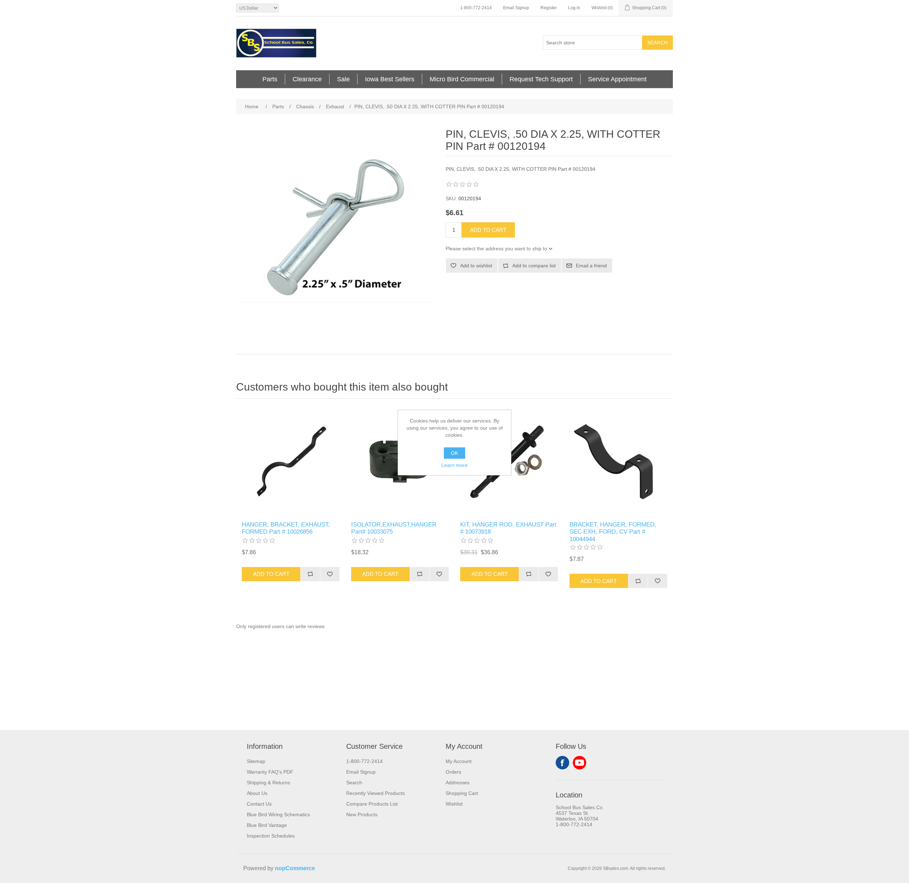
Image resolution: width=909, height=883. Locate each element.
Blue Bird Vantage (267, 825)
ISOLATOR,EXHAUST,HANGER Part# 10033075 (393, 528)
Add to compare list (534, 265)
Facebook (562, 762)
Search (657, 42)
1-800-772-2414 (476, 7)
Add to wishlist (476, 265)
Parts (269, 79)
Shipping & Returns (268, 782)
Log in (574, 7)
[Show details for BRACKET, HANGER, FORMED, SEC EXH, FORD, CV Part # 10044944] (618, 461)
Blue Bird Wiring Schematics (278, 814)
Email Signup (516, 7)
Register (548, 7)
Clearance (307, 79)
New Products (361, 814)
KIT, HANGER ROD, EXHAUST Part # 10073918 (508, 528)
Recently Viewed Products (375, 793)
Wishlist (454, 804)
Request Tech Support (541, 79)
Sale (343, 79)
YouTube (579, 762)
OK (454, 453)
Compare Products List (372, 804)
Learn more (454, 465)
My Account (459, 761)
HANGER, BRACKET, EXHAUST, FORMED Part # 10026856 (286, 528)
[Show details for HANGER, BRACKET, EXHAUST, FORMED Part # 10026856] (290, 461)
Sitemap (256, 761)
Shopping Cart (462, 793)
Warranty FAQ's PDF (270, 772)
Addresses (457, 782)
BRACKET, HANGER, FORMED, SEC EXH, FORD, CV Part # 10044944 (613, 532)
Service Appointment (617, 79)
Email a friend (591, 265)
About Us (257, 793)
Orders (453, 772)
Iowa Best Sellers (389, 79)
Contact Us (259, 804)
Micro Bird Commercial (462, 79)
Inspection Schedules (271, 836)
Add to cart (488, 230)
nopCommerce (295, 868)
